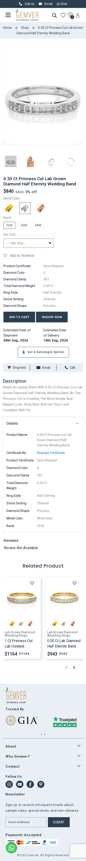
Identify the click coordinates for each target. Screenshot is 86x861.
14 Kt (23, 225)
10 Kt (9, 225)
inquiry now (52, 317)
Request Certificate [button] (51, 453)
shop (25, 27)
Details (12, 423)
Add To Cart (19, 317)
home (7, 27)
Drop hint (19, 367)
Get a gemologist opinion (45, 352)
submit (59, 822)
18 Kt (38, 225)
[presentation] (66, 667)
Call (72, 367)
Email (46, 367)
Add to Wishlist (20, 255)
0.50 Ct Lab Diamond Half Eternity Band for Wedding (63, 646)
